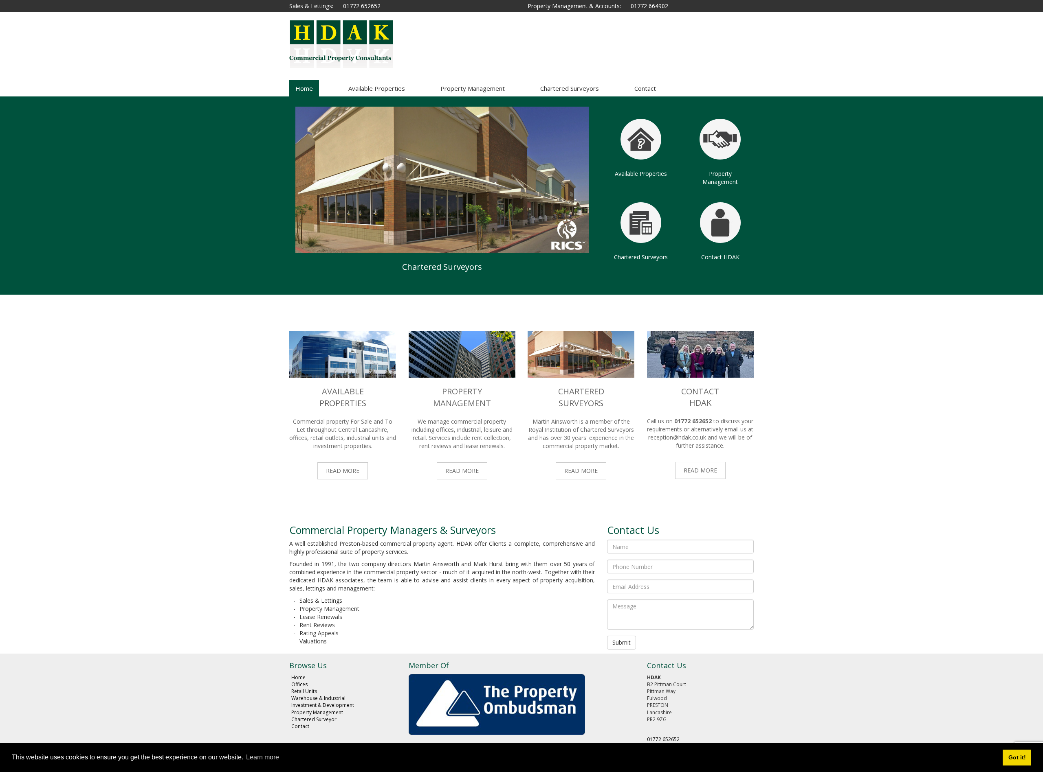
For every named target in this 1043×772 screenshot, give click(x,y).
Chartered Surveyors (569, 88)
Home (304, 88)
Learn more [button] (262, 757)
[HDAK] (362, 44)
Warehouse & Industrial (318, 698)
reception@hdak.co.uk (677, 437)
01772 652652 (362, 6)
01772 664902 (649, 6)
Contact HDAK (720, 257)
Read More (342, 471)
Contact (645, 88)
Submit (621, 642)
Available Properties (376, 88)
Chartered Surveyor (314, 719)
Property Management (472, 88)
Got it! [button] (1017, 757)
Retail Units (304, 691)
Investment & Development (322, 705)
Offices (299, 684)
